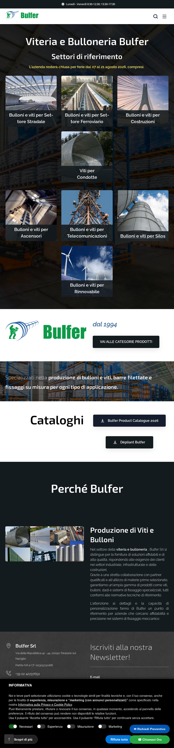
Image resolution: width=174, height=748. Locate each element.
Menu (164, 16)
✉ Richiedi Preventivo (150, 729)
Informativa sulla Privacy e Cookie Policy (45, 704)
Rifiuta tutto (119, 739)
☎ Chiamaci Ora (150, 739)
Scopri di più (23, 739)
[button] (155, 16)
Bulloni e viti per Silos (142, 236)
